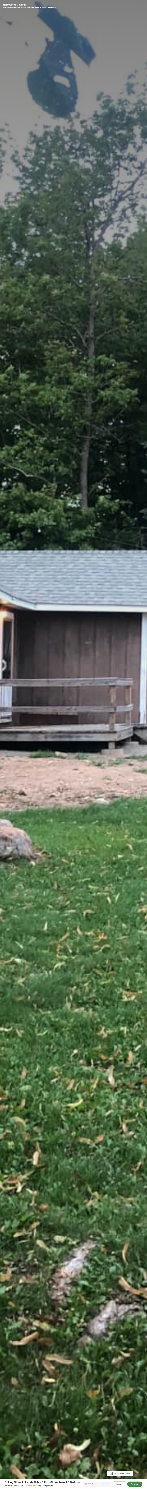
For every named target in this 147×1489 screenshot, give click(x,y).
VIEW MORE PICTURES (121, 1473)
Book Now (134, 1484)
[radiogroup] (32, 1486)
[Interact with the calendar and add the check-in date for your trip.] (85, 1484)
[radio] (28, 1486)
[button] (120, 1484)
